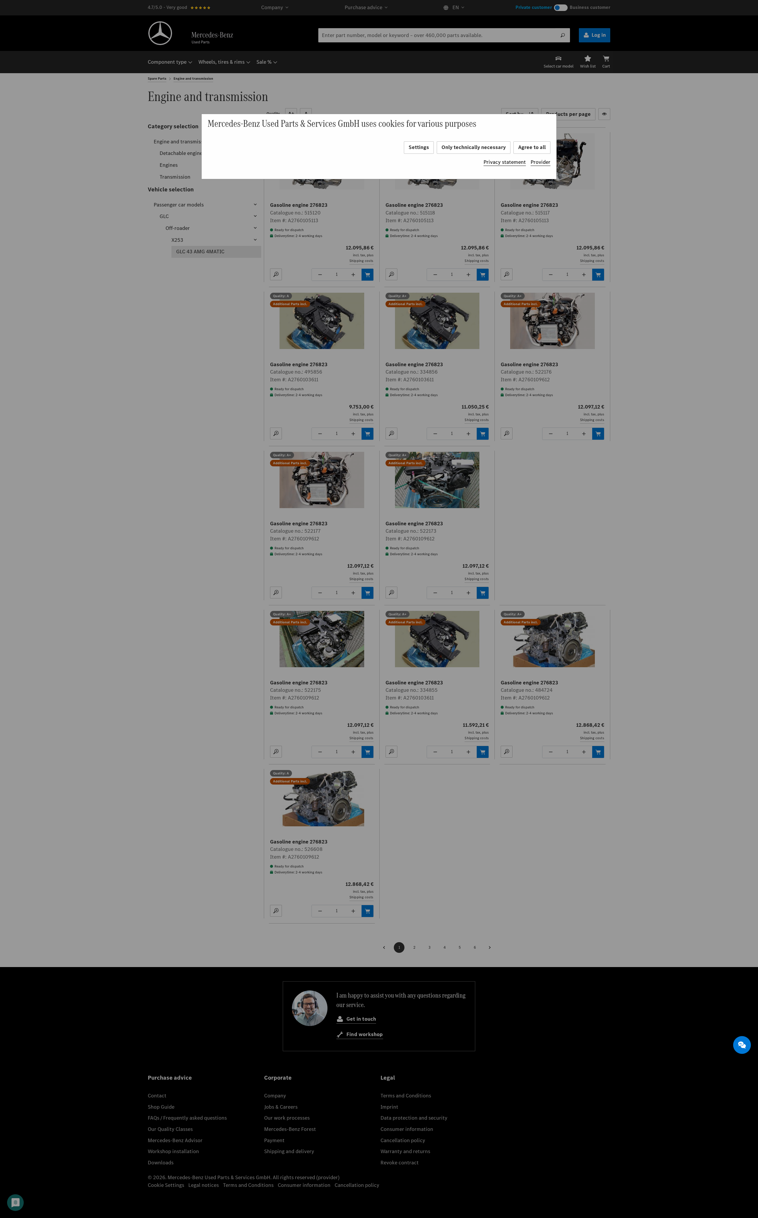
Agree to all (532, 147)
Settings (419, 147)
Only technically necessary (473, 147)
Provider (540, 162)
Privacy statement (505, 162)
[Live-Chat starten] (742, 1045)
